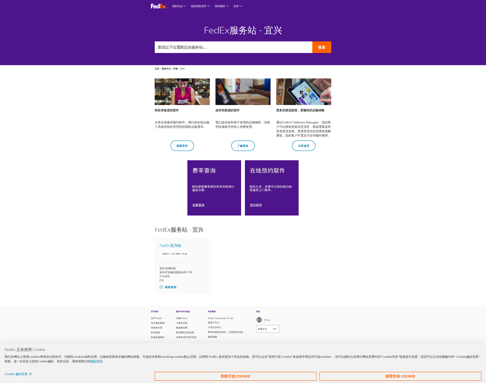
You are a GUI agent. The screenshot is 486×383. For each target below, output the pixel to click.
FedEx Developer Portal (220, 318)
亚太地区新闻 (158, 322)
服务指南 (212, 336)
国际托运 (177, 6)
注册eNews (182, 318)
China (267, 319)
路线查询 (168, 287)
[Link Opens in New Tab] (272, 187)
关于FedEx (156, 318)
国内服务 (220, 6)
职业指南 (155, 332)
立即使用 (300, 144)
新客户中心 (213, 322)
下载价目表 (181, 322)
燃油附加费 (181, 327)
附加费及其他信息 (185, 332)
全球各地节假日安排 (186, 337)
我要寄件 (179, 144)
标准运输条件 (158, 337)
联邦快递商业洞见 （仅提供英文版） (226, 332)
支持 (236, 6)
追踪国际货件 (199, 6)
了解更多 (240, 144)
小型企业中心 (215, 327)
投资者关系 (156, 327)
